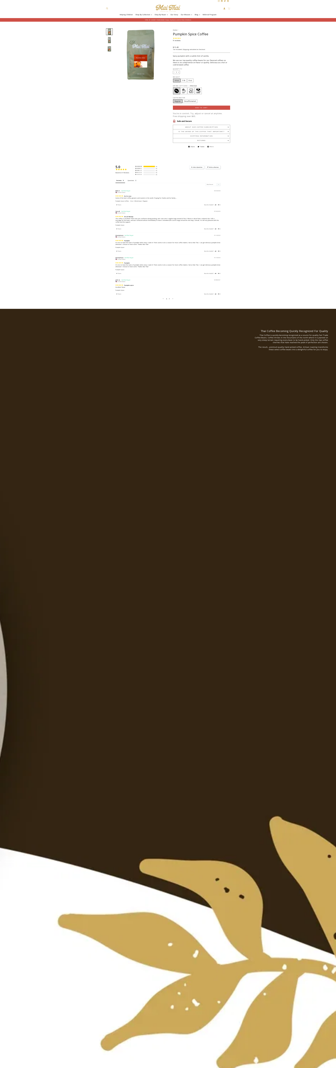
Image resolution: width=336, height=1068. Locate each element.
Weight (176, 77)
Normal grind (191, 91)
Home (175, 30)
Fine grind (198, 91)
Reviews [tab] (119, 180)
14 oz (177, 80)
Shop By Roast (160, 15)
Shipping (186, 49)
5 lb (183, 80)
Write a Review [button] (214, 167)
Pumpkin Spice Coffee (122, 201)
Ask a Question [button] (197, 167)
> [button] (172, 298)
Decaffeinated (190, 101)
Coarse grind (184, 91)
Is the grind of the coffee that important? (201, 131)
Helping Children (126, 15)
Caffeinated (179, 98)
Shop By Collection (143, 15)
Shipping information (201, 136)
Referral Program (209, 15)
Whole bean (176, 91)
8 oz (190, 80)
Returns (201, 140)
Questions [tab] (131, 180)
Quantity (177, 69)
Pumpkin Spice (119, 225)
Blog (197, 15)
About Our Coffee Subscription (201, 127)
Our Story (174, 15)
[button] (216, 205)
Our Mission (186, 15)
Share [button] (119, 205)
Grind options (185, 86)
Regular (178, 101)
